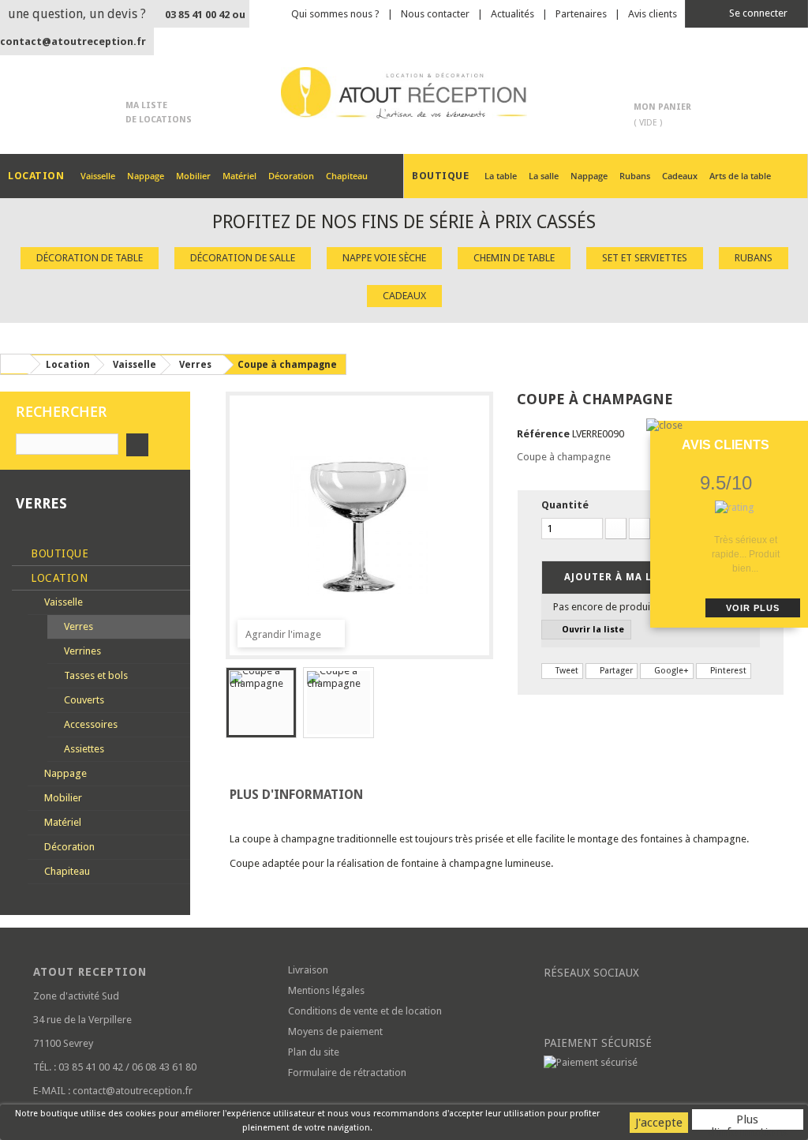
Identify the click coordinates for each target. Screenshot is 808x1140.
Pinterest (727, 671)
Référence (543, 434)
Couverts (83, 700)
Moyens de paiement (335, 1031)
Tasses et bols (95, 675)
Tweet (565, 671)
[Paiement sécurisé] (659, 1063)
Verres (77, 626)
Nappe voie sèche (384, 258)
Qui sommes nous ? (335, 14)
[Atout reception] (403, 92)
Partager (615, 671)
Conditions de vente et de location (365, 1011)
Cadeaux (680, 176)
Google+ (670, 671)
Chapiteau (347, 176)
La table (500, 176)
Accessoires (90, 724)
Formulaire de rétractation (347, 1072)
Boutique (58, 553)
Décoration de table (89, 258)
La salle (544, 176)
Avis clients (652, 14)
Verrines (81, 651)
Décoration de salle (242, 258)
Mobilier (193, 176)
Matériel (239, 176)
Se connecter (757, 13)
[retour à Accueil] (15, 363)
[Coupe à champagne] (261, 702)
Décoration (291, 176)
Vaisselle (97, 176)
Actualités (512, 14)
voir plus (753, 608)
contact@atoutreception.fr (73, 41)
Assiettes (83, 749)
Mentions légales (326, 990)
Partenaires (581, 14)
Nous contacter (435, 14)
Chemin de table (514, 258)
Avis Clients (725, 445)
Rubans (634, 176)
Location (58, 578)
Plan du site (313, 1052)
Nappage (145, 176)
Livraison (308, 970)
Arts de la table (740, 176)
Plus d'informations (747, 1121)
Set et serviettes (644, 258)
